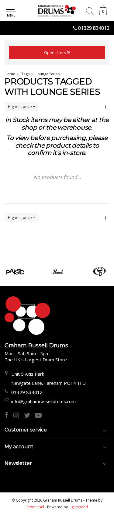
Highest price (20, 106)
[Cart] (103, 13)
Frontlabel (35, 507)
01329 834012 (93, 28)
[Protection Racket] (99, 271)
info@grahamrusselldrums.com (43, 401)
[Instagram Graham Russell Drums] (18, 416)
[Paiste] (15, 271)
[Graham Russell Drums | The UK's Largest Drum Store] (57, 11)
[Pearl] (57, 271)
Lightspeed (78, 507)
